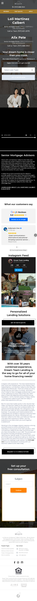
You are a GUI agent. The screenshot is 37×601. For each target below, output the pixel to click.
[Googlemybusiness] (22, 562)
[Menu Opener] (2, 3)
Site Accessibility (5, 555)
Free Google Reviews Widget (19, 250)
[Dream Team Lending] (18, 3)
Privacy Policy (11, 576)
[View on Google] (5, 229)
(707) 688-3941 (19, 7)
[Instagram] (18, 562)
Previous (1, 342)
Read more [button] (12, 242)
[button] (1, 235)
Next (36, 342)
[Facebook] (14, 562)
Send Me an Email (23, 552)
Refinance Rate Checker (7, 550)
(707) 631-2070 (24, 31)
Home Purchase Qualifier (7, 548)
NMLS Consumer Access (23, 576)
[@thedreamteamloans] (10, 261)
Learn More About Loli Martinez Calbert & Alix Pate (18, 188)
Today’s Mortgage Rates (7, 553)
